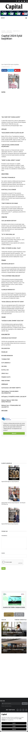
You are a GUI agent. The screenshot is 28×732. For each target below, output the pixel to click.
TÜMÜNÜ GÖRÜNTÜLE (21, 619)
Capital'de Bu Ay (16, 30)
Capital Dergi (9, 30)
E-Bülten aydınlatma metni (6, 706)
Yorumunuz (4, 535)
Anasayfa (3, 30)
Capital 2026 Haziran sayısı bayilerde (9, 523)
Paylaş (5, 70)
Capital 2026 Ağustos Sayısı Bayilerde (10, 481)
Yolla (3, 568)
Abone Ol (14, 433)
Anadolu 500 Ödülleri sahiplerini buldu (14, 607)
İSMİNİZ (3, 553)
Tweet (11, 70)
